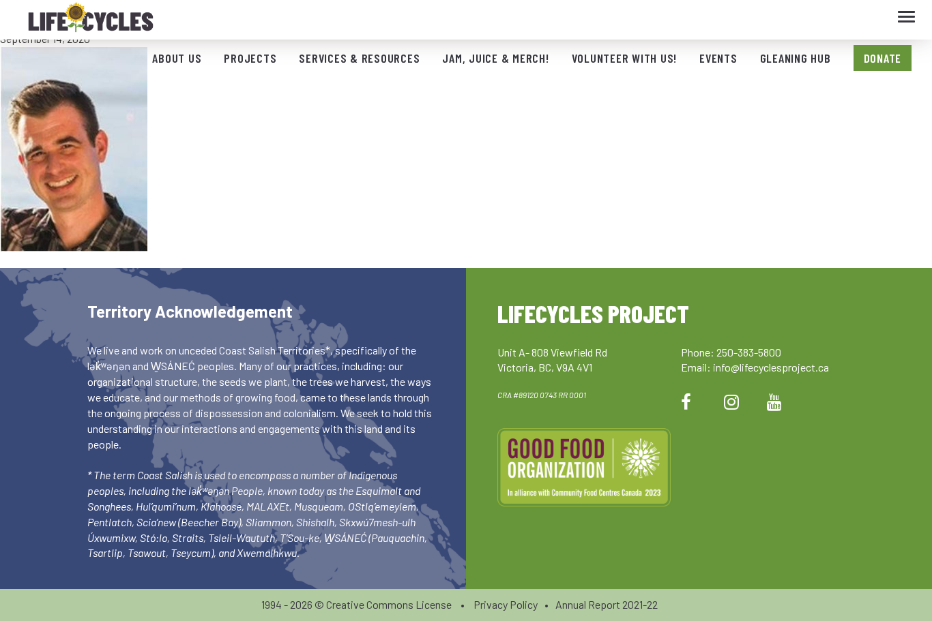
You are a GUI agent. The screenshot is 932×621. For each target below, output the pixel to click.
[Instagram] (731, 401)
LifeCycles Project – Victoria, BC (91, 20)
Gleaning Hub (795, 57)
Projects (250, 57)
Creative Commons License (389, 604)
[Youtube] (774, 401)
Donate (883, 57)
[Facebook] (686, 401)
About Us (176, 57)
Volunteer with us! (625, 57)
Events (718, 57)
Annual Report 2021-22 (606, 604)
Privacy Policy (506, 604)
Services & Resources (359, 57)
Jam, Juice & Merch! (495, 57)
